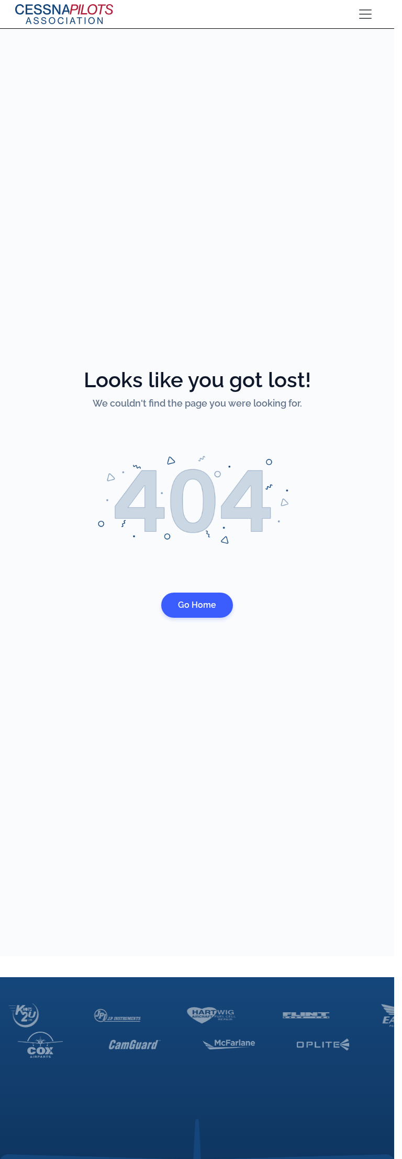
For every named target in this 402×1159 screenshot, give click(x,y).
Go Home (197, 605)
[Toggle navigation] (365, 14)
